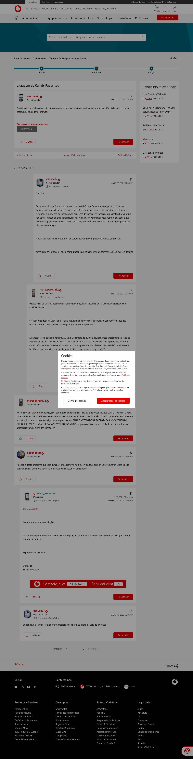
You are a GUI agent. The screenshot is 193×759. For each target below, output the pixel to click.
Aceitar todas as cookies (113, 400)
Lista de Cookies (71, 381)
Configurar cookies (77, 400)
